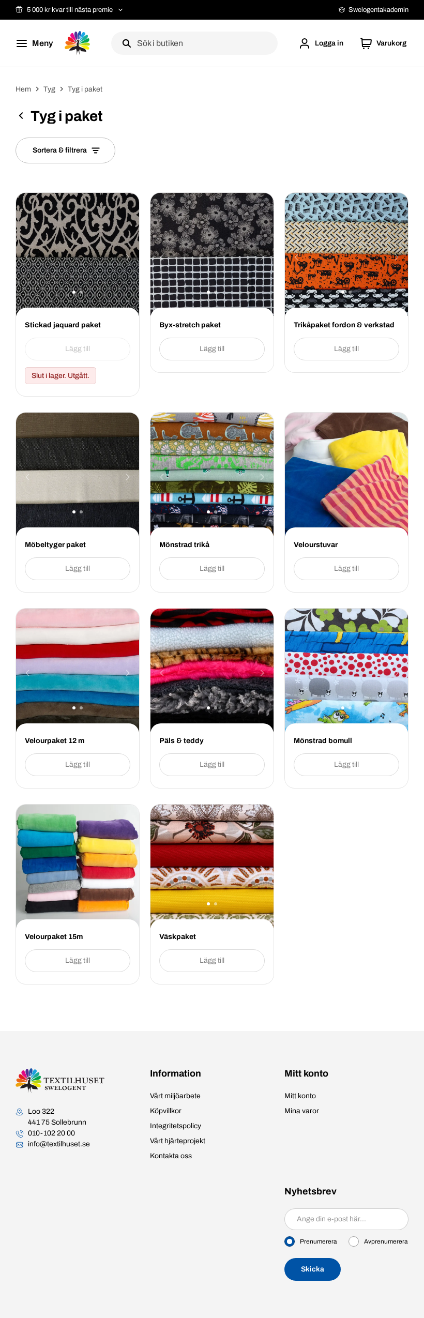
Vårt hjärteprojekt (177, 1141)
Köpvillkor (165, 1111)
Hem (23, 89)
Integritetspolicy (175, 1126)
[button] (320, 43)
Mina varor (301, 1111)
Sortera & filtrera (60, 150)
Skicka (312, 1269)
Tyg (49, 89)
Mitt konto (300, 1096)
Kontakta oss (171, 1156)
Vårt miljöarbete (175, 1096)
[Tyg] (21, 117)
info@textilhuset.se (59, 1144)
